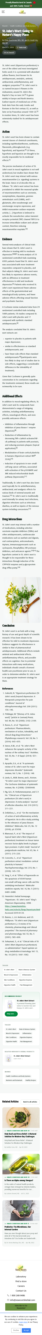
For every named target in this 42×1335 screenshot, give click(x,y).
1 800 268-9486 (17, 1296)
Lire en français (9, 52)
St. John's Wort (9, 970)
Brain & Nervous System (27, 970)
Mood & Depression (11, 975)
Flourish (5, 26)
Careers (21, 1286)
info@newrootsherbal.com (22, 1300)
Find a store (21, 1281)
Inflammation (26, 975)
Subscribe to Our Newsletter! (21, 1307)
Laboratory (21, 1277)
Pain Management (26, 985)
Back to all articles (30, 1102)
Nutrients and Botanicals (14, 1080)
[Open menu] (3, 12)
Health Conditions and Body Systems (23, 26)
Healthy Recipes (31, 1080)
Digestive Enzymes (25, 980)
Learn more (23, 1322)
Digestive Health (9, 985)
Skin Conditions (9, 980)
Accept (26, 1330)
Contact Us (21, 1291)
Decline (16, 1330)
